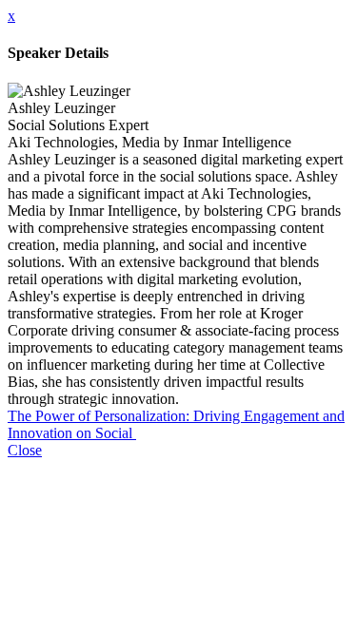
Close (25, 450)
